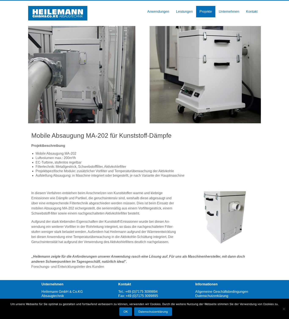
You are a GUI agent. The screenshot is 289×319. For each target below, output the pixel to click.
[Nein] (284, 309)
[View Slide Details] (224, 217)
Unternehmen (229, 11)
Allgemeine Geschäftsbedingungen (221, 291)
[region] (144, 74)
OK (126, 311)
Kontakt (251, 11)
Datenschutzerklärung (211, 296)
